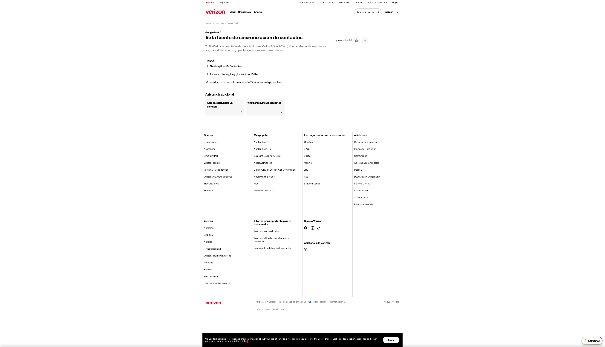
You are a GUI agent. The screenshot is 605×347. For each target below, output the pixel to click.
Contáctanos (327, 2)
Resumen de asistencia (365, 142)
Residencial (244, 11)
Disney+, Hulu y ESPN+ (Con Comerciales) (275, 169)
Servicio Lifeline (362, 183)
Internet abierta (337, 302)
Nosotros (208, 228)
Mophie (308, 162)
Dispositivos (210, 142)
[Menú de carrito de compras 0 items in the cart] (398, 12)
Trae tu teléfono (211, 183)
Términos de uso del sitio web (270, 309)
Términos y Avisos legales (266, 231)
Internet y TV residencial (216, 169)
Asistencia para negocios (366, 162)
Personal (209, 2)
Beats (307, 156)
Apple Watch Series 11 (265, 176)
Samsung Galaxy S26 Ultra (267, 156)
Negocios (224, 2)
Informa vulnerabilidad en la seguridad (272, 248)
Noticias (208, 241)
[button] (356, 40)
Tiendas (358, 2)
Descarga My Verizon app (367, 176)
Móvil (233, 11)
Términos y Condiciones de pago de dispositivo (271, 239)
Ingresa (358, 169)
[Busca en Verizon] (368, 12)
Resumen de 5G (211, 276)
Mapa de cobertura (377, 2)
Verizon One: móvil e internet (218, 176)
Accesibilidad (361, 190)
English (395, 2)
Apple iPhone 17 (262, 142)
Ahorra (258, 11)
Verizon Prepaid (212, 162)
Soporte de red (361, 197)
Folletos (208, 269)
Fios (256, 183)
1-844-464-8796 (306, 2)
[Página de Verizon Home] (215, 11)
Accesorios (209, 149)
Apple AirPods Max (263, 162)
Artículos (208, 262)
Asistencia (344, 2)
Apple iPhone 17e (262, 149)
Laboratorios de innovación (217, 283)
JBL (306, 169)
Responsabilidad (212, 248)
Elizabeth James (312, 183)
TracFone (208, 190)
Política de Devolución (365, 149)
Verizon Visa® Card (263, 190)
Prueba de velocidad (364, 204)
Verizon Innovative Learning (217, 255)
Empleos (208, 234)
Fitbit (306, 176)
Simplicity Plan (211, 156)
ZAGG (307, 149)
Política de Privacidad (266, 302)
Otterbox (308, 142)
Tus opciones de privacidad (293, 302)
